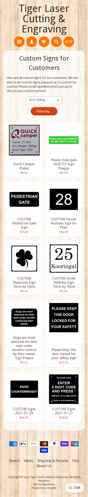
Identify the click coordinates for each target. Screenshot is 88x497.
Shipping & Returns (52, 461)
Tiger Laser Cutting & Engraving (44, 18)
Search (14, 461)
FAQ (75, 461)
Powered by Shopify (44, 488)
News (28, 461)
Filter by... (44, 111)
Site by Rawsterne (44, 484)
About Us (44, 466)
